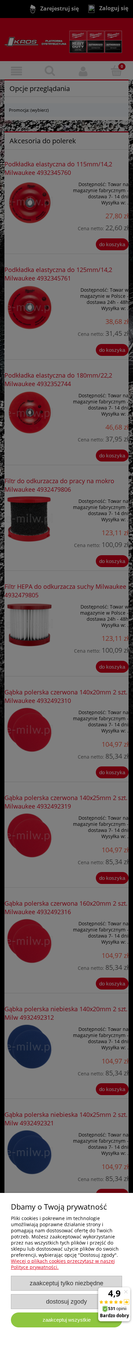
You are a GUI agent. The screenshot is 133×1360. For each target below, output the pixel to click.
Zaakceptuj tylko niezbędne (66, 1283)
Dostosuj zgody (66, 1301)
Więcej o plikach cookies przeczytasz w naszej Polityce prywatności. (63, 1264)
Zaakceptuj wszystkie (67, 1320)
